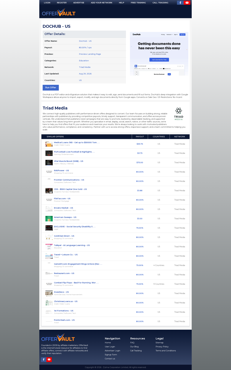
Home (108, 342)
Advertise (78, 2)
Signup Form (111, 354)
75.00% (139, 228)
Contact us (110, 358)
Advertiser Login (112, 350)
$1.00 (139, 218)
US (158, 144)
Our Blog (134, 346)
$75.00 (139, 162)
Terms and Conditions (166, 350)
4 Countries (158, 265)
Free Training (138, 2)
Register (62, 2)
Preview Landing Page (90, 54)
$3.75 (139, 153)
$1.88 (139, 190)
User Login (110, 346)
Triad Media (84, 67)
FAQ (132, 342)
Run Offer (50, 87)
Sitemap (159, 342)
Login (47, 2)
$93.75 (140, 144)
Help (121, 2)
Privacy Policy (162, 346)
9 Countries (158, 284)
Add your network (101, 2)
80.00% (140, 172)
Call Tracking (160, 2)
